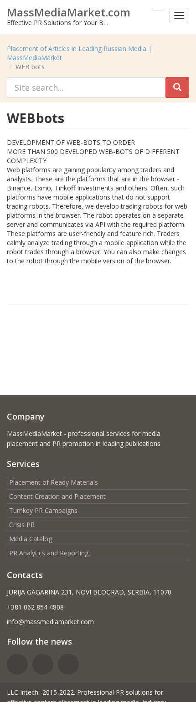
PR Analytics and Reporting (48, 552)
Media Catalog (30, 538)
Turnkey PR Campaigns (43, 510)
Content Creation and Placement (57, 496)
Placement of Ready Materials (53, 482)
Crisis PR (22, 524)
